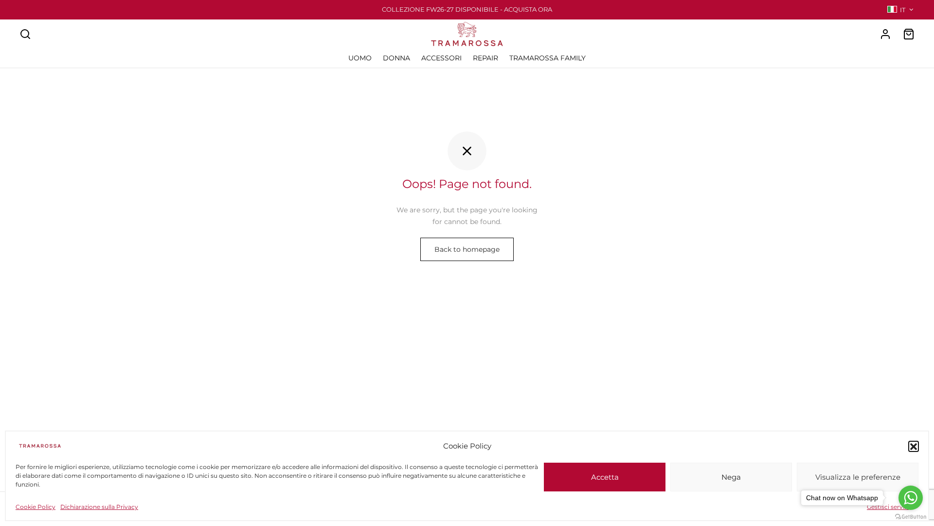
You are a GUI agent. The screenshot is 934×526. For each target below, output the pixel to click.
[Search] (25, 34)
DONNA (396, 58)
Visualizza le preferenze (857, 477)
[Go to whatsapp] (910, 498)
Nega (731, 477)
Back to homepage (467, 249)
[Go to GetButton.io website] (910, 516)
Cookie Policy (35, 506)
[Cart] (909, 34)
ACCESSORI (441, 58)
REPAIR (485, 58)
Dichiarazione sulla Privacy (99, 506)
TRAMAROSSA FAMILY (547, 58)
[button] (913, 446)
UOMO (360, 58)
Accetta (605, 477)
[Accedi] (885, 34)
